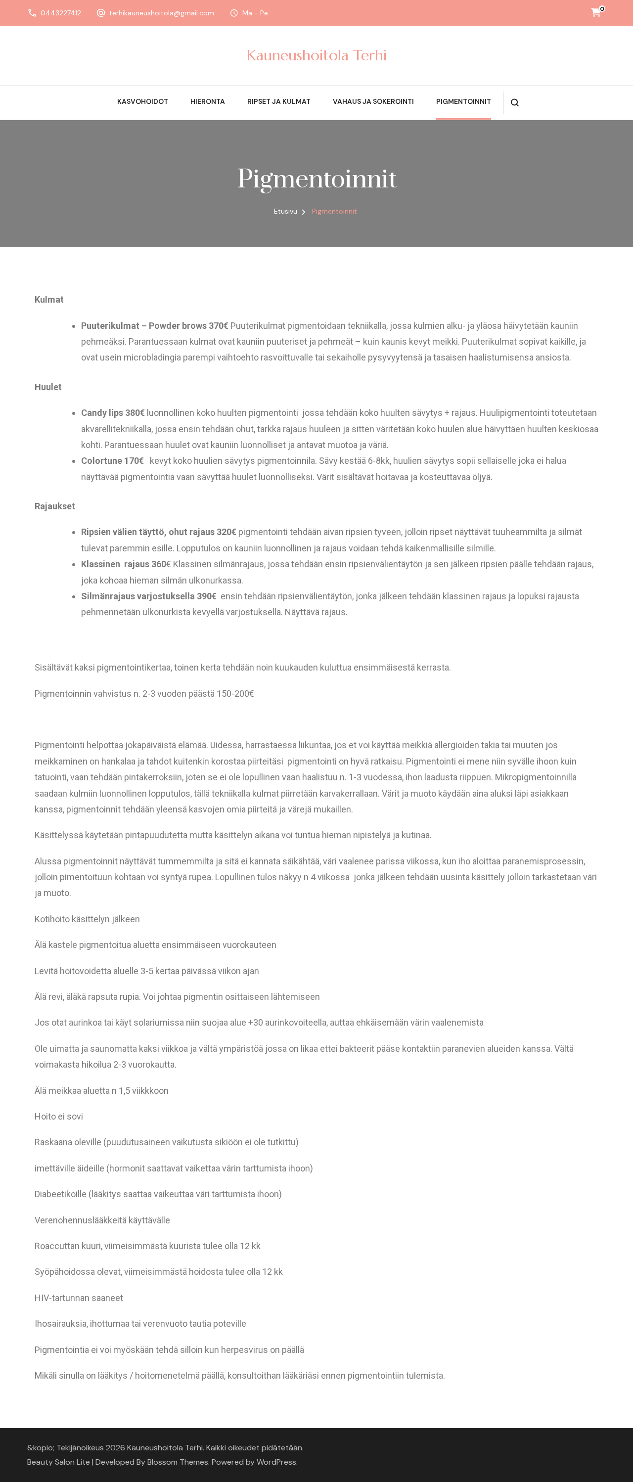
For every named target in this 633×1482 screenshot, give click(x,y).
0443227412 (61, 12)
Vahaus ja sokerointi (373, 101)
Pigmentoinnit (463, 101)
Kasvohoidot (142, 101)
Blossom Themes (177, 1462)
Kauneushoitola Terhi (317, 55)
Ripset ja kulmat (279, 101)
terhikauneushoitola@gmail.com (161, 12)
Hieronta (207, 101)
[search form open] (514, 102)
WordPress (276, 1462)
